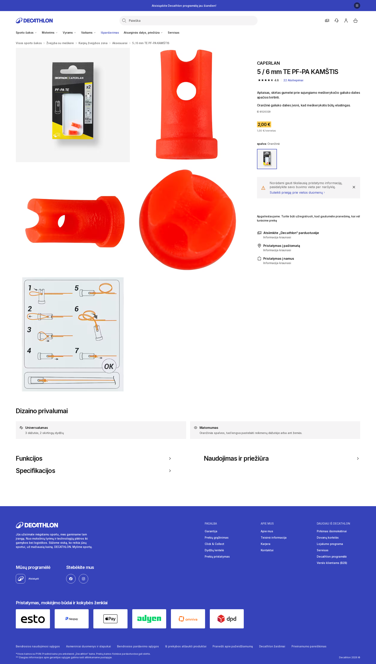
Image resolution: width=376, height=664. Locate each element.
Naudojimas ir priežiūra (236, 458)
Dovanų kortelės (328, 537)
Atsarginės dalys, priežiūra (142, 32)
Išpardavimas (110, 32)
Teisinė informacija (274, 537)
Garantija (211, 531)
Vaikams (87, 32)
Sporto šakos (25, 32)
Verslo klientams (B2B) (332, 563)
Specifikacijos (35, 471)
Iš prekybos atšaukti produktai (185, 646)
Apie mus (267, 531)
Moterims (48, 32)
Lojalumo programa (330, 544)
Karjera (265, 544)
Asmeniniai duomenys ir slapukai (88, 646)
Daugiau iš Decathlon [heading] (333, 523)
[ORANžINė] (267, 159)
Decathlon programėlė (332, 556)
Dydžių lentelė (214, 550)
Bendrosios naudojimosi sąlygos (38, 646)
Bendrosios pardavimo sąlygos (138, 646)
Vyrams (68, 32)
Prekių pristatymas (217, 556)
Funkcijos (29, 458)
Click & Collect (214, 544)
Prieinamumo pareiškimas (309, 646)
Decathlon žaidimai (272, 646)
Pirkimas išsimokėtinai (332, 531)
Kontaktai (267, 550)
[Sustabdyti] (357, 5)
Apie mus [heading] (267, 523)
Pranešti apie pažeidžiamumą (233, 646)
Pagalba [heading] (211, 523)
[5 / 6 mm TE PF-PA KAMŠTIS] (73, 105)
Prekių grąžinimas (217, 537)
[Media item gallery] (130, 219)
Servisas (173, 32)
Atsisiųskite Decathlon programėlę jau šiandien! (184, 5)
